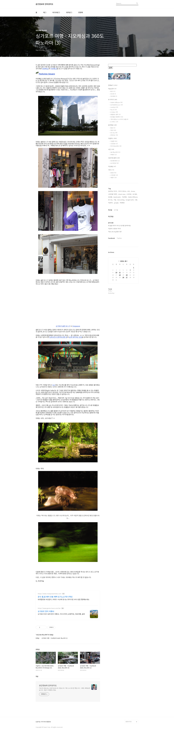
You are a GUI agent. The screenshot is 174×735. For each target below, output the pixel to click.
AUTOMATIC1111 (116, 105)
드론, (136, 200)
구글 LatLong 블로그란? (115, 232)
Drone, (133, 191)
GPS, (128, 191)
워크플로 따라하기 (116, 117)
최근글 (110, 210)
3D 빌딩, (135, 194)
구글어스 (112, 138)
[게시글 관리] (44, 627)
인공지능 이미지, (112, 191)
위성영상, (122, 203)
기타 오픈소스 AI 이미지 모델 (119, 119)
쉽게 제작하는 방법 (75, 337)
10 (116, 272)
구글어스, (110, 203)
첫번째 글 (45, 68)
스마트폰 (114, 175)
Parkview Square (47, 74)
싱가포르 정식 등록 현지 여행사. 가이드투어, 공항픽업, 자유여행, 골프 (61, 614)
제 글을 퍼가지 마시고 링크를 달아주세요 (119, 225)
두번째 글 (53, 68)
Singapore (76, 326)
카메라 (113, 155)
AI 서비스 (114, 122)
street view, (122, 194)
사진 (111, 149)
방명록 (80, 12)
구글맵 (113, 141)
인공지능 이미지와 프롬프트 (43, 722)
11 (120, 272)
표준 (112, 128)
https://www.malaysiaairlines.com (49, 594)
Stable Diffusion (116, 102)
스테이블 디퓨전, (112, 194)
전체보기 (112, 85)
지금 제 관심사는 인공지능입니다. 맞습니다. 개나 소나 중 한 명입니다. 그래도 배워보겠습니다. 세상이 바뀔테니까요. (64, 689)
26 (123, 277)
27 (126, 277)
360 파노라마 (115, 152)
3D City (113, 133)
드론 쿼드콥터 (114, 158)
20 (126, 275)
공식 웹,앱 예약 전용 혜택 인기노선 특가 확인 (55, 596)
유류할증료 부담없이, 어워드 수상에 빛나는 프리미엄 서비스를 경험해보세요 (63, 599)
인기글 (116, 210)
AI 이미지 (112, 100)
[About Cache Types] (37, 73)
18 (120, 275)
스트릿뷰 (114, 144)
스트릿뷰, (129, 194)
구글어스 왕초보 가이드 (114, 229)
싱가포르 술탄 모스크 (63, 326)
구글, (115, 200)
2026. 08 (123, 261)
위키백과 (113, 96)
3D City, (110, 200)
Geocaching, (121, 200)
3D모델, (110, 197)
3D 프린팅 (114, 163)
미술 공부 (112, 89)
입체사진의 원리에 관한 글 (58, 337)
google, (116, 203)
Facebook (111, 238)
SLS (53, 385)
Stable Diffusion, (133, 197)
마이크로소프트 (115, 146)
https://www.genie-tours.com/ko (49, 608)
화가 (112, 91)
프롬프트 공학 (115, 114)
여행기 (113, 177)
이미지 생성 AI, (122, 191)
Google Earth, (130, 200)
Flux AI (113, 110)
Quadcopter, (117, 197)
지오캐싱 (112, 166)
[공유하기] (42, 627)
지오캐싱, (124, 197)
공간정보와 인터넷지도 (44, 4)
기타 (111, 170)
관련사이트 (129, 722)
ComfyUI (114, 107)
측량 (113, 130)
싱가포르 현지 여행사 (46, 611)
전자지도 (114, 135)
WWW (113, 173)
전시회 (113, 94)
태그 (44, 12)
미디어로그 (56, 12)
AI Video (114, 112)
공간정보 (112, 125)
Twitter (119, 238)
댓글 (37, 676)
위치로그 (69, 12)
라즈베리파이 (115, 161)
